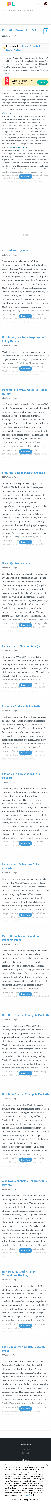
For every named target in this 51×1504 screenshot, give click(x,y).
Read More (25, 316)
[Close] (47, 1465)
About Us (25, 1449)
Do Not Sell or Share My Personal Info (24, 1500)
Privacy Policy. (28, 1495)
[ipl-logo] (11, 5)
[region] (25, 1482)
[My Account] (47, 4)
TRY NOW (42, 82)
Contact (25, 1453)
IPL (3, 11)
